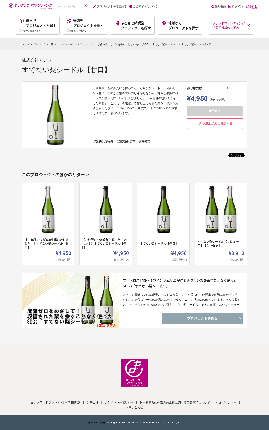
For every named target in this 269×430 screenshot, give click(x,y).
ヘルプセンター (226, 402)
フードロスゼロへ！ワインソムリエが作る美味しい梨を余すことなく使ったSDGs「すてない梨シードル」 (180, 283)
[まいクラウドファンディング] (30, 4)
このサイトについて (145, 6)
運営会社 (92, 402)
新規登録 (220, 6)
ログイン (237, 6)
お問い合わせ (134, 407)
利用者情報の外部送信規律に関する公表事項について (175, 402)
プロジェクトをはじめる (112, 6)
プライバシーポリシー (119, 402)
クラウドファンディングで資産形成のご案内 (228, 25)
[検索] (87, 6)
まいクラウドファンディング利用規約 (56, 402)
